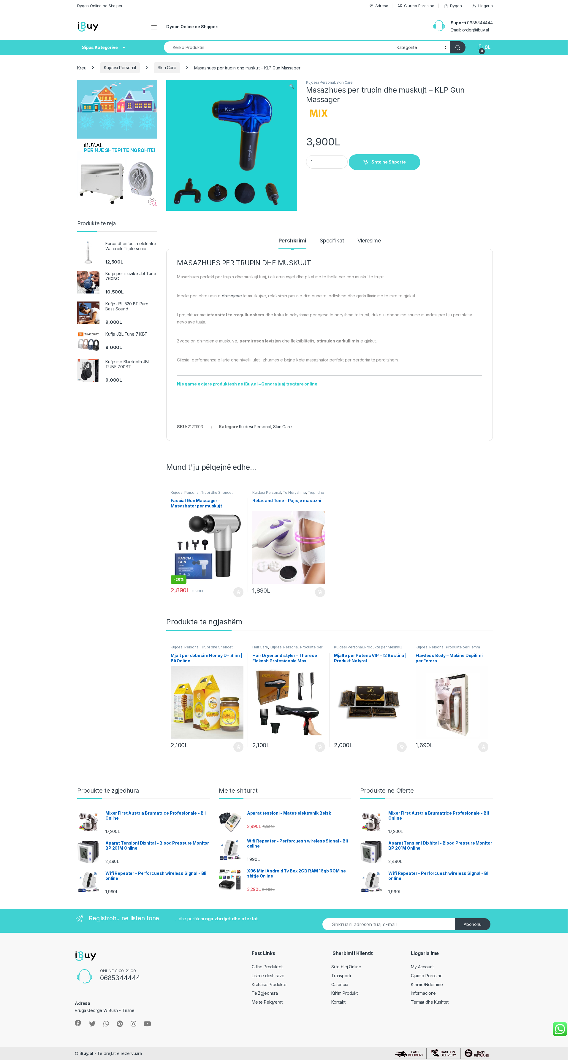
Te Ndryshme (294, 492)
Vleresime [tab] (369, 241)
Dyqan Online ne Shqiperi (100, 5)
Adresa (381, 5)
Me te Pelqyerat (267, 1002)
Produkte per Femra (463, 647)
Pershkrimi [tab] (292, 241)
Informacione (423, 993)
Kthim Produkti (345, 993)
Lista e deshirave (268, 975)
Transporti (341, 975)
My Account (422, 966)
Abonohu (473, 924)
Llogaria (485, 5)
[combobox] (278, 47)
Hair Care (260, 647)
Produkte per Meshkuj (383, 647)
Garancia (339, 984)
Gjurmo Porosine (419, 5)
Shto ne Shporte (388, 161)
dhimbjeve (232, 295)
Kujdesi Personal (120, 67)
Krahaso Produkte (269, 984)
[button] (291, 86)
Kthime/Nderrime (427, 984)
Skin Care (167, 67)
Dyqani (456, 5)
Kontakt (338, 1002)
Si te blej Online (346, 966)
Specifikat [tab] (332, 241)
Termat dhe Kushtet (429, 1002)
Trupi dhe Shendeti (217, 492)
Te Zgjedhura (265, 993)
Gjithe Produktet (267, 966)
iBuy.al (86, 1053)
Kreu (81, 67)
